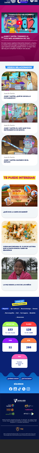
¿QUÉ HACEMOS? (26, 378)
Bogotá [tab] (5, 308)
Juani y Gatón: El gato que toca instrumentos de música (17, 129)
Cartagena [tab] (24, 313)
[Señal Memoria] (10, 413)
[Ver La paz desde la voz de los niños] (19, 268)
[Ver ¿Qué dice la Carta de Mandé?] (19, 195)
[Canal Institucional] (29, 405)
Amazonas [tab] (20, 317)
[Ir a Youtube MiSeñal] (15, 389)
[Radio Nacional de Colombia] (10, 410)
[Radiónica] (29, 409)
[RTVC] (19, 401)
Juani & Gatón (9, 93)
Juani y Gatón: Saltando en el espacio (16, 161)
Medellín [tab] (32, 313)
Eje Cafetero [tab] (15, 308)
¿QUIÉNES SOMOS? (13, 378)
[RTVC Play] (29, 414)
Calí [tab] (17, 313)
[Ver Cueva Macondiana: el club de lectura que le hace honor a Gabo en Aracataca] (19, 232)
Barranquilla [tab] (9, 313)
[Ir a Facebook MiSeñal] (10, 389)
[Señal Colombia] (10, 405)
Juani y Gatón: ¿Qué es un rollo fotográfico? (17, 97)
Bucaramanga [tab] (26, 308)
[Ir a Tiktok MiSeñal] (19, 389)
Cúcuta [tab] (35, 308)
